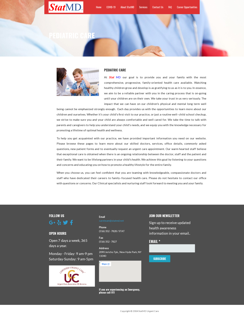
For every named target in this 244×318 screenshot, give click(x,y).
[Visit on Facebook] (71, 223)
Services (143, 7)
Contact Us (157, 7)
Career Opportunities (187, 7)
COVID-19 (111, 7)
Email (154, 241)
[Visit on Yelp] (59, 223)
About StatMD (127, 7)
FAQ (170, 7)
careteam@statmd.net (111, 220)
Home (98, 7)
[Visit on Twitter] (65, 223)
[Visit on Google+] (52, 223)
